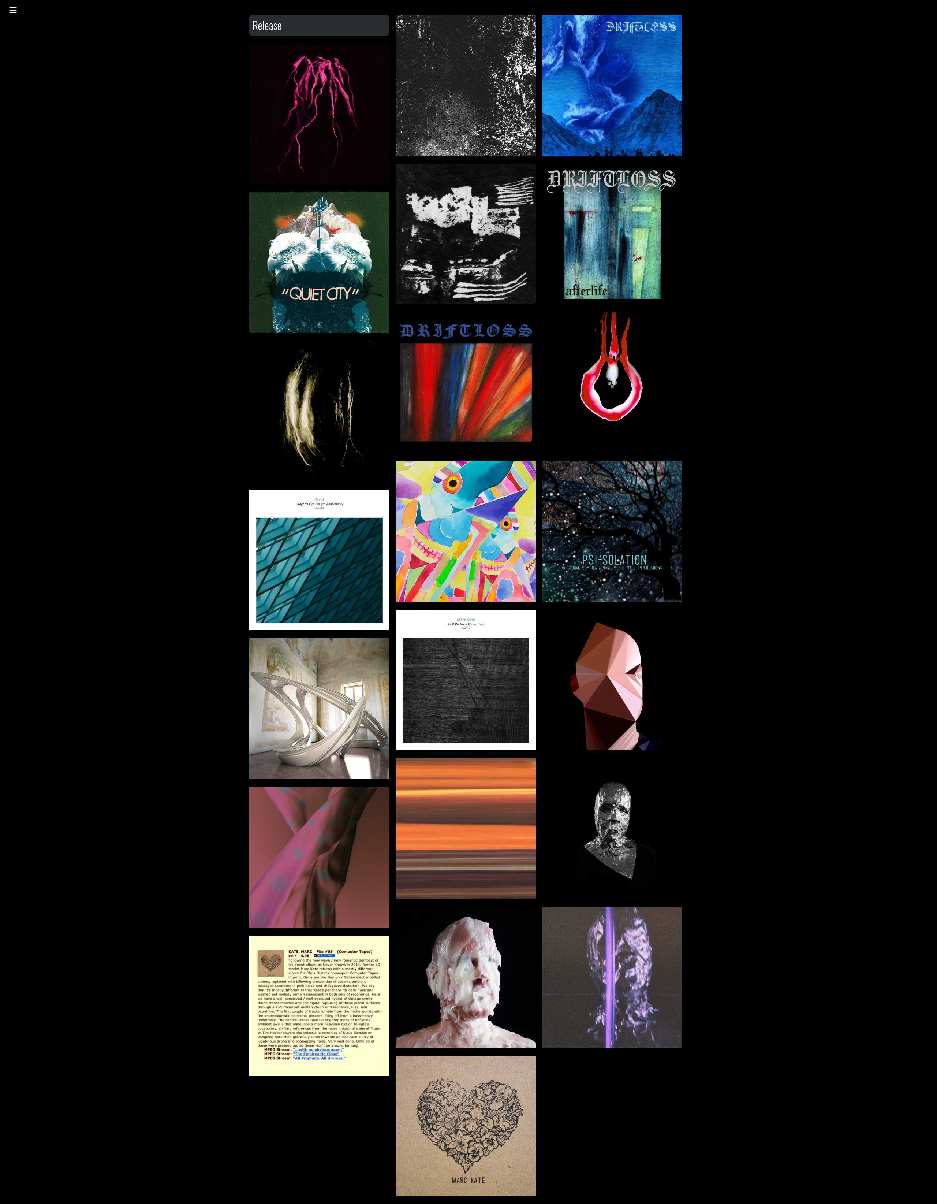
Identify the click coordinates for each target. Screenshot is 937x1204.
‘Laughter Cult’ (612, 932)
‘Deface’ (612, 635)
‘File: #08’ (466, 1081)
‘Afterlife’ (612, 189)
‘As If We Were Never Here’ (466, 635)
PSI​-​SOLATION (612, 486)
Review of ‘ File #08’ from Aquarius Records (319, 967)
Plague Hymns (466, 486)
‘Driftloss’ (466, 337)
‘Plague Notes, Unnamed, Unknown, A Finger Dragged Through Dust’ (320, 380)
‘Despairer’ (466, 932)
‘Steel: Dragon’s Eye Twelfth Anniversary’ (319, 521)
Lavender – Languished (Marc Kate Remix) (319, 819)
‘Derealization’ (612, 40)
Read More (466, 62)
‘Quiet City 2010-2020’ (319, 217)
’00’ (612, 783)
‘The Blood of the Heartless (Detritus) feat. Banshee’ (319, 75)
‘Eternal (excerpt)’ (612, 337)
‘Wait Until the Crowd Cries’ (466, 783)
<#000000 (466, 40)
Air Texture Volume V (319, 663)
